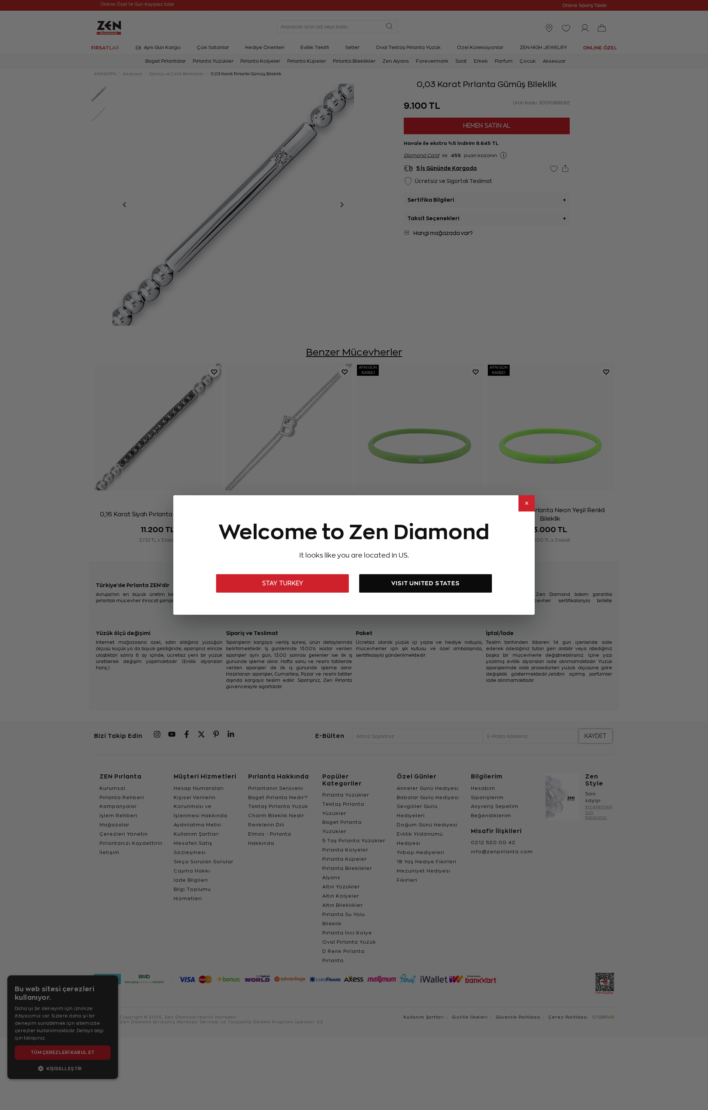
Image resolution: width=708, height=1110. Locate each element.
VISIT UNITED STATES (425, 583)
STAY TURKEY (282, 583)
